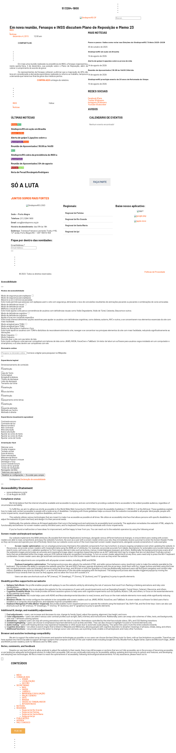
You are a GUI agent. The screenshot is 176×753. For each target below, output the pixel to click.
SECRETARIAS (22, 685)
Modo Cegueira (8, 335)
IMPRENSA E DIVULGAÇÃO (33, 693)
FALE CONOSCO (23, 722)
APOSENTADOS (29, 704)
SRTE (24, 698)
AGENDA (20, 720)
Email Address (18, 245)
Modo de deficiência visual (12, 304)
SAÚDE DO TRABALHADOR (34, 702)
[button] (2, 356)
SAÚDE (25, 689)
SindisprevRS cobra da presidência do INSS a (34, 155)
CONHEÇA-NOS (23, 677)
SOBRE (25, 679)
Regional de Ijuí (72, 232)
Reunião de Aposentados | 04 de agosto (32, 163)
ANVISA (25, 700)
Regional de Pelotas (74, 213)
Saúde (21, 168)
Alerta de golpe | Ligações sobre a (28, 137)
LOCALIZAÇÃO (28, 681)
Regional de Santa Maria (76, 225)
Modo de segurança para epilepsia (16, 296)
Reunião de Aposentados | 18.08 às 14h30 (32, 146)
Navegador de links (9, 470)
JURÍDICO (26, 691)
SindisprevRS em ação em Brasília (103, 51)
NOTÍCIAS (20, 706)
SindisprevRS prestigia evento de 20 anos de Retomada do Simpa (118, 79)
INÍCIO (19, 675)
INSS (12, 30)
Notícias (13, 34)
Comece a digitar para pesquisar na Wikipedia (46, 353)
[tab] (88, 213)
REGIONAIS (21, 708)
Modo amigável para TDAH (13, 324)
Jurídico (20, 133)
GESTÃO (25, 683)
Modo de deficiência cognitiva (14, 313)
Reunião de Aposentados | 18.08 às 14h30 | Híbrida (111, 70)
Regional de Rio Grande (76, 219)
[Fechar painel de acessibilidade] (2, 286)
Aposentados (17, 142)
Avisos (14, 124)
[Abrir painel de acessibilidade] (2, 658)
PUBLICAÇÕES (22, 718)
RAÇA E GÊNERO (29, 696)
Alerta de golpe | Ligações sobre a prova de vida (110, 61)
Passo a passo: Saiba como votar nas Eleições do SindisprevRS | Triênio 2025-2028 (126, 42)
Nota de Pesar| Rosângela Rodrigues (30, 172)
